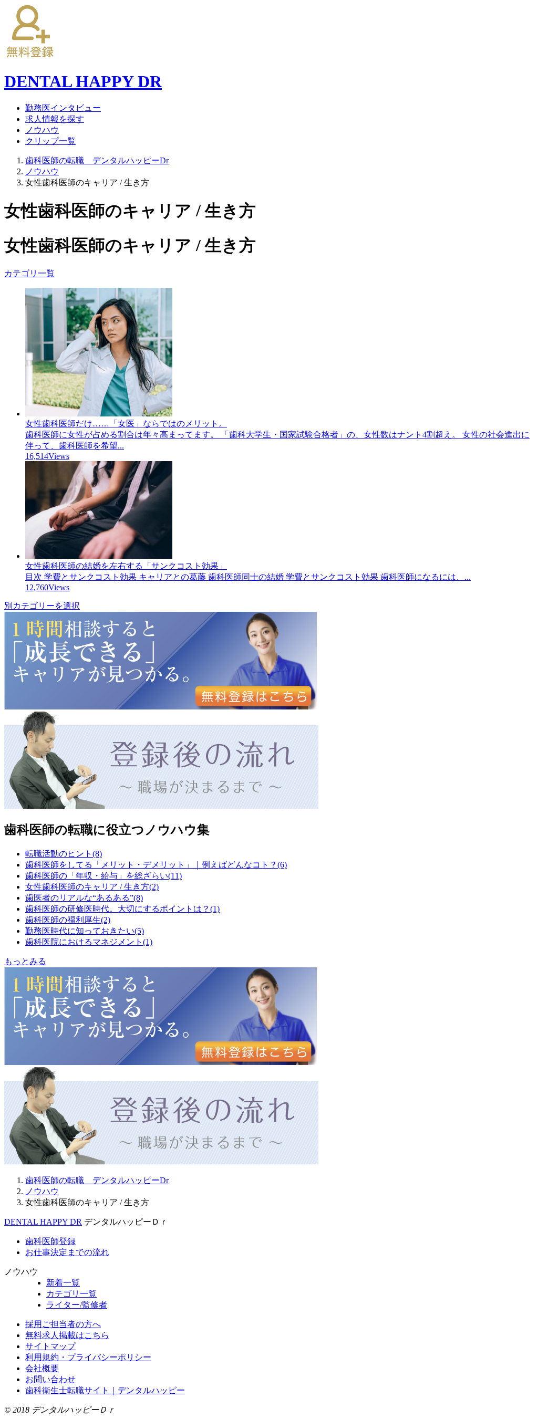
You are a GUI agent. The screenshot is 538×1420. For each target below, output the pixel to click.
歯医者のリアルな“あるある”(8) (84, 897)
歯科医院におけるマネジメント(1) (88, 941)
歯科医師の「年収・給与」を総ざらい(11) (103, 875)
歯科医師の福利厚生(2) (67, 919)
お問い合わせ (50, 1379)
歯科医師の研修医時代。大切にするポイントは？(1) (122, 908)
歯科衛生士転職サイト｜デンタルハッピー (105, 1390)
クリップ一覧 (50, 141)
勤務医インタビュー (63, 107)
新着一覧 (63, 1282)
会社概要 (42, 1368)
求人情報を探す (54, 118)
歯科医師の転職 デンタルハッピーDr (97, 160)
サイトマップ (50, 1346)
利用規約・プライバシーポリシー (88, 1357)
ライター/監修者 (76, 1304)
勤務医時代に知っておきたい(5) (84, 930)
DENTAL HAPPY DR (43, 1221)
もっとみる (25, 961)
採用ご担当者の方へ (63, 1324)
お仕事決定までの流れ (67, 1252)
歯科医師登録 (50, 1241)
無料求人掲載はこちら (67, 1335)
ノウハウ (42, 130)
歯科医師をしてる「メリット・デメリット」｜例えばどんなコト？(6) (156, 864)
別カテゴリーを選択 (42, 605)
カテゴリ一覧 (29, 273)
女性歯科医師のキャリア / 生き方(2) (92, 886)
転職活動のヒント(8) (63, 853)
